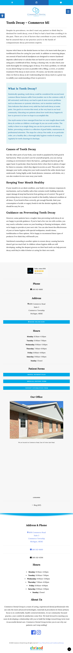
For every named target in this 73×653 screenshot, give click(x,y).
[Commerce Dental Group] (36, 11)
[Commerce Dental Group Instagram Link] (38, 632)
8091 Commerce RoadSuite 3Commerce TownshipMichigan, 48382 (37, 537)
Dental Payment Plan (36, 374)
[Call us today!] (61, 2)
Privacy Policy (42, 643)
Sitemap (61, 643)
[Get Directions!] (12, 2)
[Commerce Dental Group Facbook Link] (33, 632)
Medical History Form (36, 381)
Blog (35, 505)
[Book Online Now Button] (36, 2)
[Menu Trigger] (68, 11)
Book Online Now (37, 322)
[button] (36, 271)
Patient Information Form (36, 388)
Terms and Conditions (52, 643)
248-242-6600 (37, 289)
